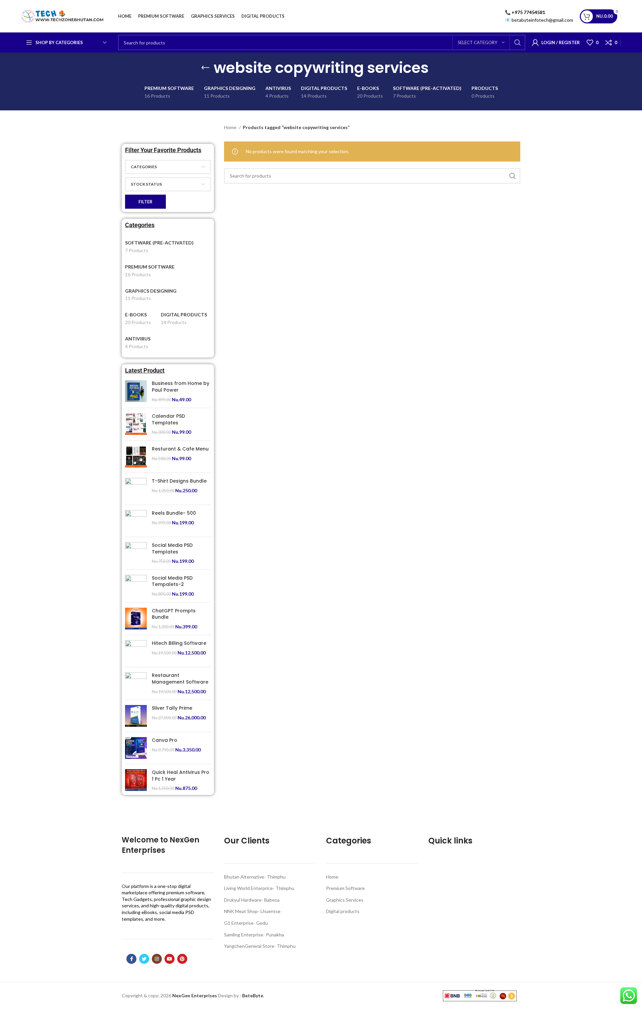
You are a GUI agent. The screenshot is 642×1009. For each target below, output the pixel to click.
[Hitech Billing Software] (136, 651)
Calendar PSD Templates (168, 419)
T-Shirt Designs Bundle (179, 481)
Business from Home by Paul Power (180, 386)
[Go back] (205, 68)
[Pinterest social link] (182, 959)
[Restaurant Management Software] (136, 683)
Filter (145, 201)
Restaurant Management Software (180, 678)
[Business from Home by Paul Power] (136, 391)
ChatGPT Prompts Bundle (174, 614)
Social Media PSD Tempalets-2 (172, 581)
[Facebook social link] (131, 959)
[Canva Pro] (136, 748)
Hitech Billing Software (179, 643)
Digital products (342, 911)
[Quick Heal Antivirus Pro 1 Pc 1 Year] (136, 780)
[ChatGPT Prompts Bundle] (136, 619)
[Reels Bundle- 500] (136, 521)
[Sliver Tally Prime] (136, 716)
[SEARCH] (517, 42)
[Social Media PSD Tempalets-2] (136, 586)
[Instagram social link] (157, 959)
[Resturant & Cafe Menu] (136, 457)
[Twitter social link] (144, 959)
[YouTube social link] (170, 959)
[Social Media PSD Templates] (136, 553)
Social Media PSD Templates (172, 548)
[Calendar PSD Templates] (136, 424)
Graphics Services (344, 900)
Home (230, 127)
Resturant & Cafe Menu (180, 449)
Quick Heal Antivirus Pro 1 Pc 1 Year (180, 775)
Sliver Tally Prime (172, 708)
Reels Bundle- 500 (174, 513)
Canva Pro (164, 740)
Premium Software (345, 888)
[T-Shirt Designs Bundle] (136, 489)
